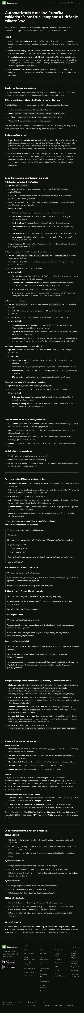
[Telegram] (75, 2)
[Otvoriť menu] (80, 3)
